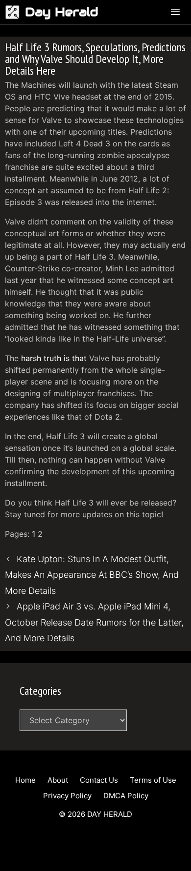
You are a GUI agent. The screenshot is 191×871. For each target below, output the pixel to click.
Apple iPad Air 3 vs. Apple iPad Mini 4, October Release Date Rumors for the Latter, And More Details (94, 622)
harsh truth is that (54, 358)
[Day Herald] (15, 12)
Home (25, 780)
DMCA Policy (125, 795)
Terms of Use (153, 780)
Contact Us (99, 780)
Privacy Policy (67, 795)
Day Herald (61, 12)
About (58, 780)
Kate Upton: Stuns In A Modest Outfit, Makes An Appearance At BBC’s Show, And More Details (92, 575)
